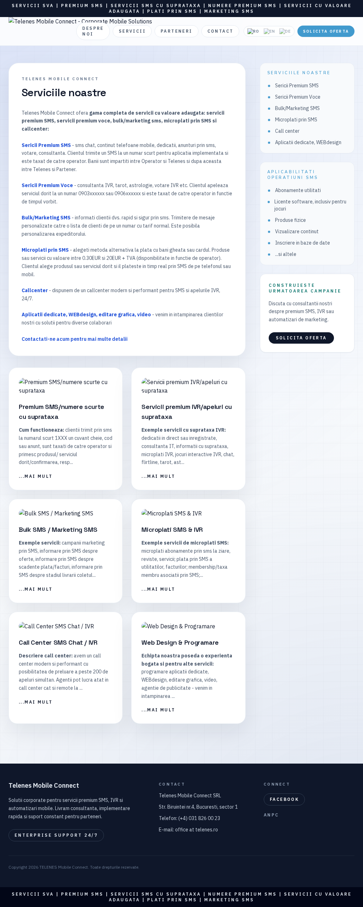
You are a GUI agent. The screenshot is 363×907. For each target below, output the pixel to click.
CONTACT (220, 31)
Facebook (284, 799)
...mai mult (35, 476)
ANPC (271, 815)
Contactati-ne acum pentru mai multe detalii (75, 339)
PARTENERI (176, 31)
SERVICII (132, 31)
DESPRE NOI (93, 31)
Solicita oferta (326, 31)
